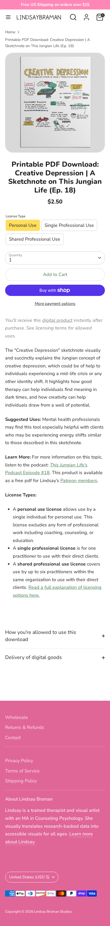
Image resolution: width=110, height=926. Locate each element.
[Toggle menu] (8, 17)
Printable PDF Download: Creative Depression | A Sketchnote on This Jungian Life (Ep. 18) (47, 42)
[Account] (86, 16)
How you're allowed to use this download (40, 636)
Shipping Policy (21, 781)
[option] (55, 103)
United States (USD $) (29, 877)
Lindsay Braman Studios (53, 911)
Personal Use (23, 225)
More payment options (55, 303)
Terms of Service (22, 771)
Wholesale (16, 717)
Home (10, 32)
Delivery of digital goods (33, 657)
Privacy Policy (19, 761)
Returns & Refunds (24, 727)
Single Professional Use (69, 225)
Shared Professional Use (34, 239)
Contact (13, 738)
